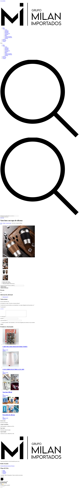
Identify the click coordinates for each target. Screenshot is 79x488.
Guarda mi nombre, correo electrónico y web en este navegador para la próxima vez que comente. (18, 322)
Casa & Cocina (7, 33)
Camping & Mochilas (8, 37)
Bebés (6, 35)
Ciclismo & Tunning (8, 36)
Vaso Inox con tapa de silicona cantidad (7, 285)
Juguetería (6, 34)
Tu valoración (3, 316)
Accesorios (6, 30)
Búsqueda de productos (4, 215)
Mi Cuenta (4, 40)
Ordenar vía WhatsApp (4, 287)
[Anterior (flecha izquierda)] (0, 487)
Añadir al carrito (3, 286)
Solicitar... (4, 350)
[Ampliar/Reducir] (4, 486)
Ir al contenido (2, 0)
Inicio (4, 27)
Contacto (4, 41)
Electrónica (7, 32)
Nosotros (4, 39)
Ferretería (6, 38)
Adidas (6, 29)
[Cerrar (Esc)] (0, 486)
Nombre (2, 318)
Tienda (4, 28)
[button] (39, 43)
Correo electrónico (3, 320)
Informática (7, 31)
